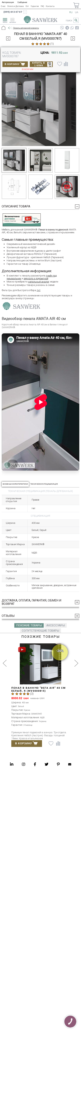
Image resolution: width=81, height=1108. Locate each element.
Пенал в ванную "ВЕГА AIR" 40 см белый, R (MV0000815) (38, 689)
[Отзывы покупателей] (40, 43)
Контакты (50, 6)
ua (76, 12)
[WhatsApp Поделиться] (72, 28)
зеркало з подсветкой (36, 278)
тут (38, 290)
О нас (3, 6)
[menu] (4, 19)
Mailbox (69, 764)
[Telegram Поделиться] (67, 28)
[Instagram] (23, 764)
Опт (27, 6)
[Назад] (9, 28)
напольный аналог (38, 281)
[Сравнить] (66, 64)
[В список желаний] (59, 64)
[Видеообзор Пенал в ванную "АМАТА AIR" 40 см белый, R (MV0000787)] (67, 186)
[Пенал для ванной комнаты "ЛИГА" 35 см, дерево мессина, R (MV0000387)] (8, 38)
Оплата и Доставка (15, 6)
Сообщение (22, 2)
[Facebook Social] (35, 764)
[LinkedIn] (11, 764)
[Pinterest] (58, 764)
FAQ (42, 6)
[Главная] (3, 28)
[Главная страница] (40, 20)
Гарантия (35, 6)
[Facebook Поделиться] (77, 28)
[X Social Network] (46, 764)
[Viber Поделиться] (62, 28)
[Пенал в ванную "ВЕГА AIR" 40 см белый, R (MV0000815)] (73, 38)
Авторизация (8, 2)
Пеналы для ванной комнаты (26, 28)
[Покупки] (76, 5)
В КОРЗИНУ (12, 64)
